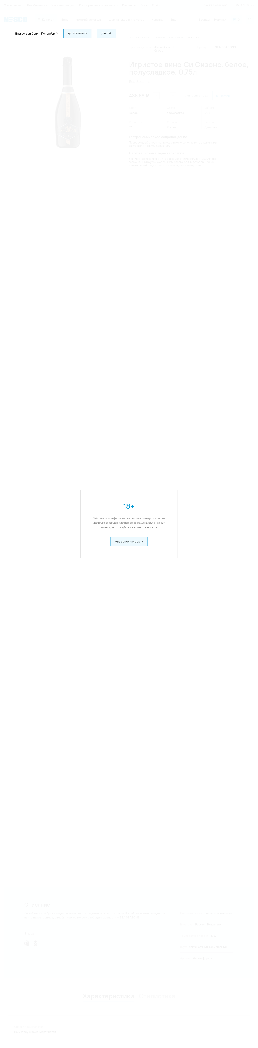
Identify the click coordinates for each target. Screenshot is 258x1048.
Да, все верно (77, 33)
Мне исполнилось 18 (129, 541)
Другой (106, 33)
